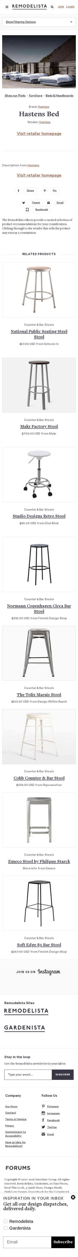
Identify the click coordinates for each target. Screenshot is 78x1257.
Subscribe (63, 1242)
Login (70, 6)
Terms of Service (15, 1119)
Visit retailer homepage (39, 134)
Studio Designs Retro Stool (39, 516)
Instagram (53, 1113)
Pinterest (53, 1106)
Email (50, 1134)
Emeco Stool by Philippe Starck (39, 862)
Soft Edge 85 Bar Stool (39, 945)
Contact (10, 1112)
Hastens (43, 106)
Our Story (11, 1106)
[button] (52, 6)
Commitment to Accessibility (15, 1134)
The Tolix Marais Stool (39, 695)
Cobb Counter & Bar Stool (39, 778)
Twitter (52, 1127)
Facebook (53, 1120)
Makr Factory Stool (39, 427)
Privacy (9, 1125)
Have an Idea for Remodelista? (15, 1144)
